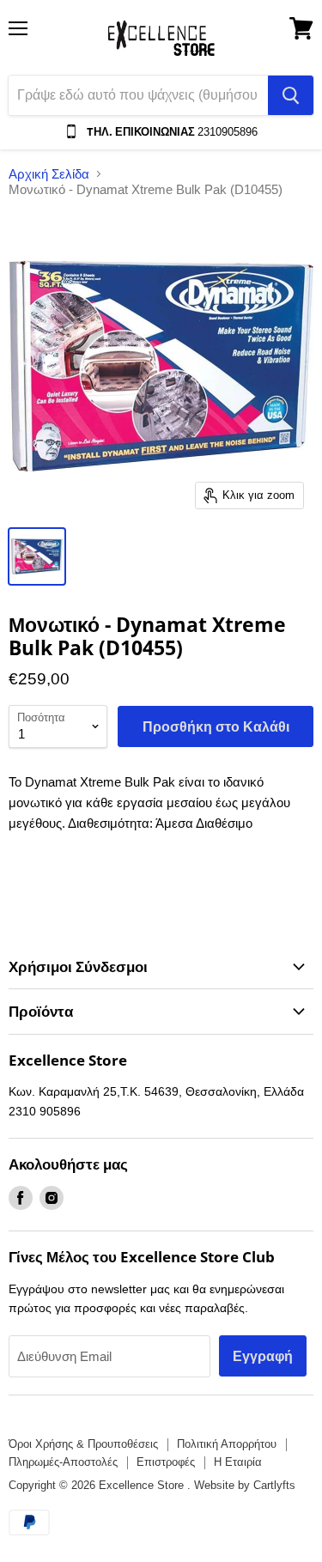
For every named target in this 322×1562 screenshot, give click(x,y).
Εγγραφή (263, 1355)
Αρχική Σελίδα (49, 174)
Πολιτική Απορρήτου (226, 1443)
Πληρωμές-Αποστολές (63, 1462)
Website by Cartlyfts (244, 1485)
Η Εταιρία (238, 1462)
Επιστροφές (166, 1462)
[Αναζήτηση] (290, 95)
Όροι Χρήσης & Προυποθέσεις (83, 1443)
